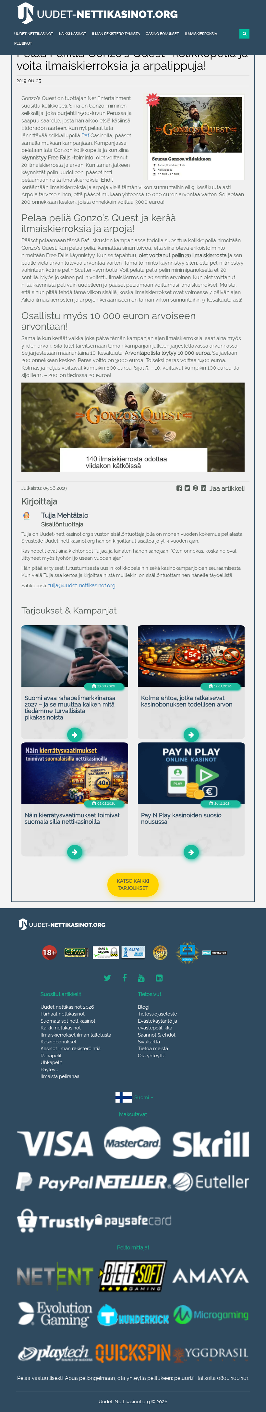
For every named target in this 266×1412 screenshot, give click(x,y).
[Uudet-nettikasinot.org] (133, 13)
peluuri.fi (184, 1378)
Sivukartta (149, 1042)
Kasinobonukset (59, 1042)
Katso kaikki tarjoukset (133, 884)
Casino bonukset (162, 34)
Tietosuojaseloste (157, 1014)
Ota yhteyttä (151, 1056)
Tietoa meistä (153, 1048)
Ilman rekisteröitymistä (116, 34)
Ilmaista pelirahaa (60, 1076)
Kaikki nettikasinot (61, 1028)
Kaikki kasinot (72, 34)
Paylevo (49, 1070)
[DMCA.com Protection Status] (215, 953)
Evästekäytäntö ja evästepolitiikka (157, 1024)
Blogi (143, 1007)
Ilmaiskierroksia (201, 34)
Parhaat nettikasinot (63, 1014)
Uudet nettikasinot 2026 (67, 1007)
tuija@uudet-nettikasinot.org (81, 585)
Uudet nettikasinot (33, 34)
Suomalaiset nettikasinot (68, 1021)
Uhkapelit (51, 1062)
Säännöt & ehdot (156, 1035)
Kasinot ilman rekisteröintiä (71, 1048)
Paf (86, 135)
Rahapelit (51, 1056)
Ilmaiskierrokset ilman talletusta (76, 1035)
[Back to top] (246, 1371)
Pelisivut (23, 43)
